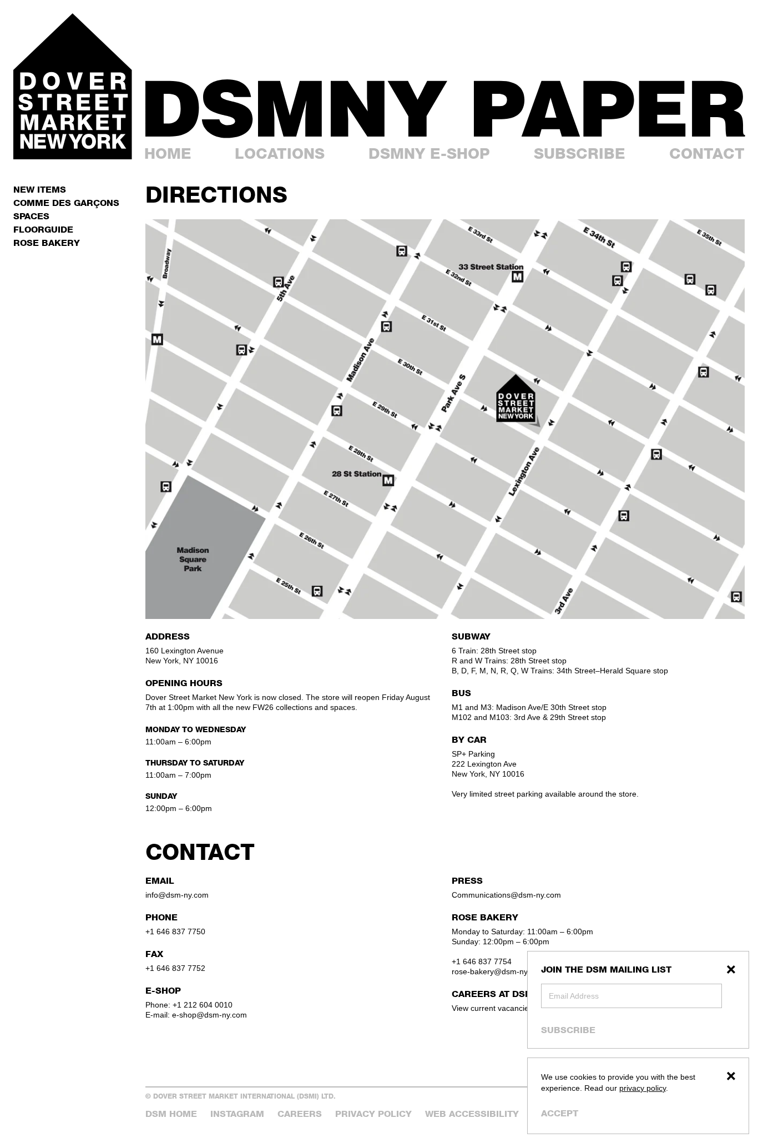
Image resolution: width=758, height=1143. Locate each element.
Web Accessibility (472, 1114)
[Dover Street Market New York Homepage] (72, 86)
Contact (707, 153)
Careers (299, 1114)
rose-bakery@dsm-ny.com (498, 971)
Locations (280, 153)
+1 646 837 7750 (175, 931)
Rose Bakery (46, 243)
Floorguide (43, 229)
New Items (39, 189)
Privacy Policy (373, 1114)
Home (167, 153)
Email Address (574, 995)
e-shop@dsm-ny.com (209, 1014)
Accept (559, 1113)
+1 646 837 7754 (482, 961)
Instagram (237, 1114)
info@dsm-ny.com (177, 894)
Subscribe (568, 1030)
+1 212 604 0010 (203, 1004)
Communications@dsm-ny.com (506, 894)
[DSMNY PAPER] (445, 108)
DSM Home (171, 1114)
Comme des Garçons (66, 203)
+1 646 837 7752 (175, 968)
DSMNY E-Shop (429, 153)
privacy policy (642, 1088)
